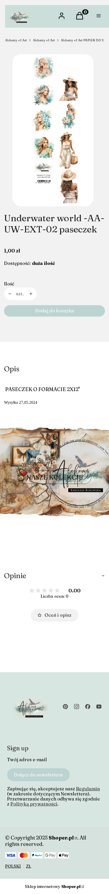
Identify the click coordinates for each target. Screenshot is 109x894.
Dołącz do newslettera (38, 775)
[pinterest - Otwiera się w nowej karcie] (65, 706)
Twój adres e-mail (27, 759)
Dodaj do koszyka (54, 311)
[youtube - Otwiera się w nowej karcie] (99, 706)
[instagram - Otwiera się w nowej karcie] (77, 706)
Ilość (9, 283)
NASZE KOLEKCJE (54, 477)
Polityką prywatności (33, 804)
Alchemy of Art (16, 40)
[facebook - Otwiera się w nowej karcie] (88, 706)
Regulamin (88, 789)
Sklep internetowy (53, 886)
